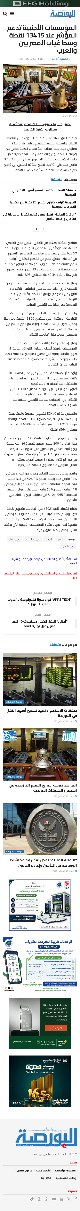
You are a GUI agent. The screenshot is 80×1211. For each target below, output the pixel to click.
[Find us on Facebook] (76, 1199)
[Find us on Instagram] (39, 1199)
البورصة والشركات (14, 702)
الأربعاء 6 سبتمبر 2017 (31, 58)
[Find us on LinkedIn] (61, 1199)
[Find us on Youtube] (54, 1199)
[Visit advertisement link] (40, 3)
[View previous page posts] (44, 229)
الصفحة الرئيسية (65, 1170)
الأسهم (60, 539)
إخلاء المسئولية (65, 1177)
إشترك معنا (43, 1170)
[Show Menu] (12, 13)
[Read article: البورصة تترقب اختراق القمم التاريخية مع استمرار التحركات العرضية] (40, 754)
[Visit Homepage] (62, 13)
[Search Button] (5, 13)
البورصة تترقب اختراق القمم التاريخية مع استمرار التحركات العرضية (42, 204)
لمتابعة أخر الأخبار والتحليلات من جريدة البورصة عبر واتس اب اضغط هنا (43, 561)
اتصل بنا (46, 1177)
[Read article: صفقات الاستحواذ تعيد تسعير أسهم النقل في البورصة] (40, 679)
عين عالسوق (68, 546)
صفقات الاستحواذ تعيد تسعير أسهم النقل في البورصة (44, 192)
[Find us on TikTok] (32, 1199)
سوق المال (14, 539)
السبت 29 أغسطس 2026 (64, 721)
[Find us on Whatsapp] (46, 1199)
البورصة (48, 539)
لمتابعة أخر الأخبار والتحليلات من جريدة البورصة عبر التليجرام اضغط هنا (40, 575)
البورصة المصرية (32, 539)
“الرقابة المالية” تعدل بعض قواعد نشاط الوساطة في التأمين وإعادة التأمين (39, 216)
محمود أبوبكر (60, 58)
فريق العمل (24, 1170)
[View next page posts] (36, 229)
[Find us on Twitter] (69, 1199)
